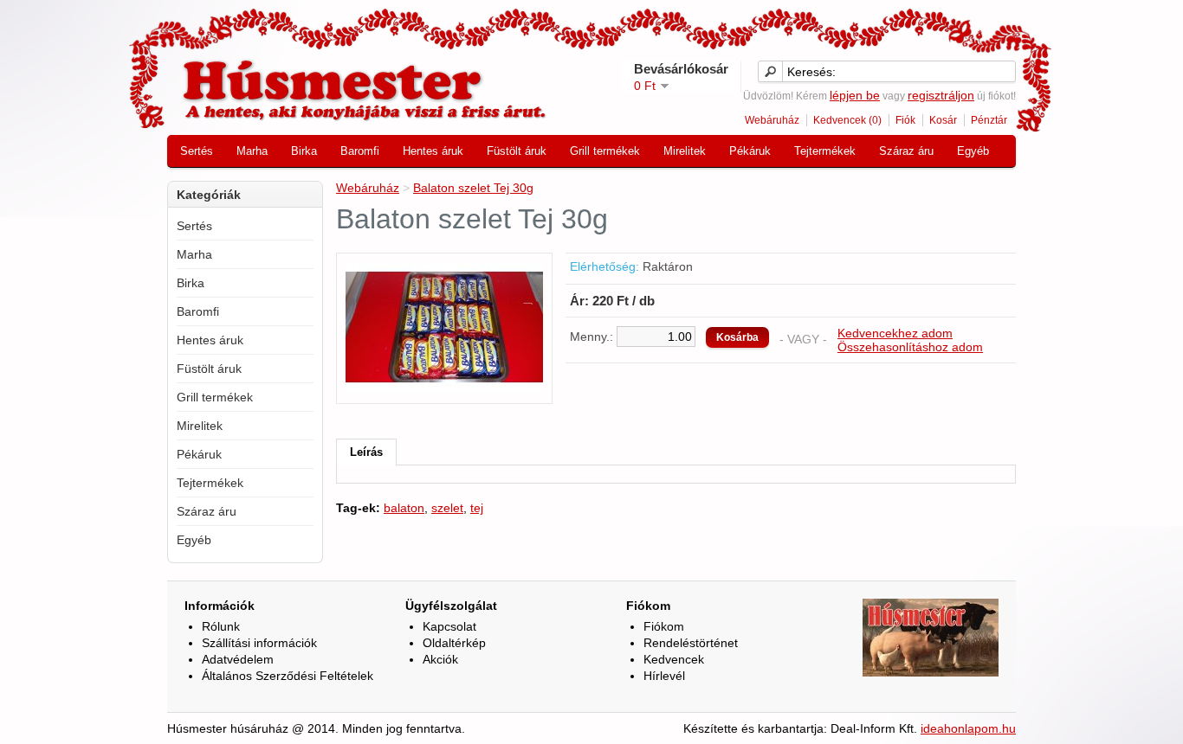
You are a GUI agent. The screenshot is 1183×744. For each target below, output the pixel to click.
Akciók (440, 659)
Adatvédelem (238, 659)
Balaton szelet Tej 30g (473, 188)
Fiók (905, 120)
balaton (404, 508)
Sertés (196, 150)
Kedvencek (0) (847, 120)
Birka (304, 150)
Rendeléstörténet (690, 643)
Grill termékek (605, 150)
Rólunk (221, 626)
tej (476, 508)
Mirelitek (684, 150)
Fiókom (663, 626)
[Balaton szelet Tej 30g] (444, 387)
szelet (447, 508)
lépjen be (855, 95)
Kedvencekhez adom (895, 333)
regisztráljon (941, 95)
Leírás (366, 452)
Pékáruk (750, 150)
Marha (252, 150)
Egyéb (973, 150)
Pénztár (989, 120)
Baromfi (359, 150)
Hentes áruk (433, 150)
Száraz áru (906, 150)
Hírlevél (664, 676)
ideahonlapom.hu (968, 728)
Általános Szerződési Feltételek (287, 676)
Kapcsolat (449, 626)
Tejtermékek (825, 150)
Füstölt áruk (516, 150)
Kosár (943, 120)
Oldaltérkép (454, 643)
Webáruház (772, 120)
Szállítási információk (259, 643)
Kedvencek (673, 659)
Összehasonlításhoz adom (910, 347)
